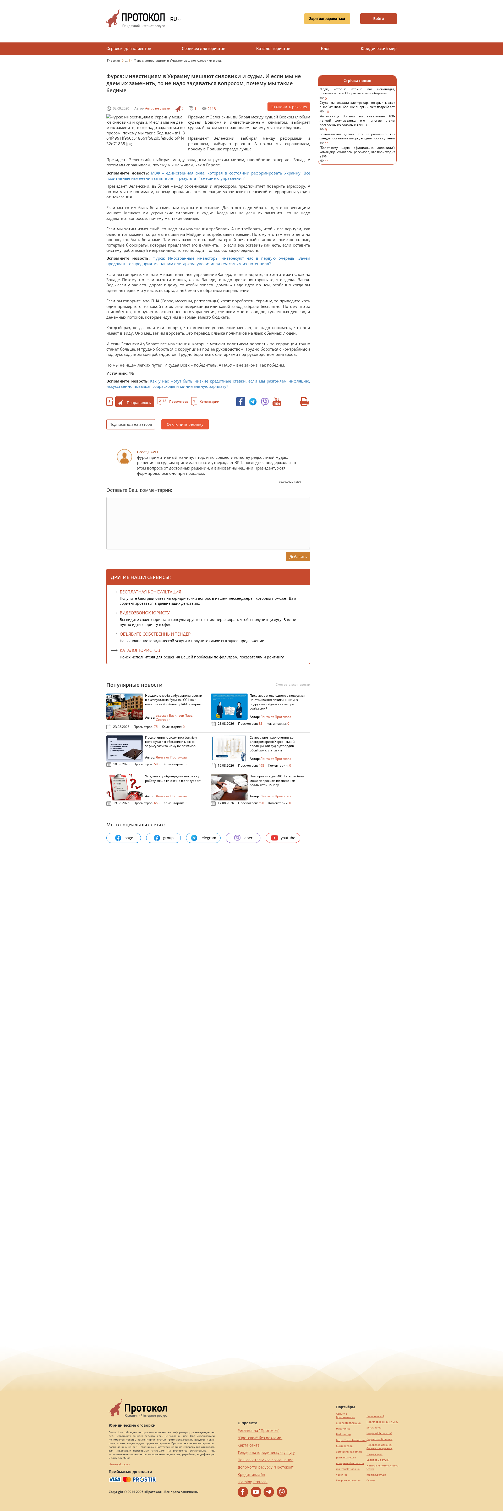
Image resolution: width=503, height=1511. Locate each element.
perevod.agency (346, 1457)
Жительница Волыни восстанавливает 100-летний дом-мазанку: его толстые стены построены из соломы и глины (357, 123)
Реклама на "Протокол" (258, 1430)
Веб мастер (343, 1434)
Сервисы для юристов (203, 48)
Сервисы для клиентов (128, 48)
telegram (208, 837)
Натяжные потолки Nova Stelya (382, 1467)
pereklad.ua (374, 1427)
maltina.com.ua (376, 1474)
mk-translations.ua (348, 1469)
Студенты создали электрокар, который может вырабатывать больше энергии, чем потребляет (357, 107)
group (168, 837)
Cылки (371, 1480)
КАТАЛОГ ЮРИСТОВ (140, 650)
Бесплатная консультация (150, 592)
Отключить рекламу (289, 106)
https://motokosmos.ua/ (351, 1440)
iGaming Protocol (252, 1481)
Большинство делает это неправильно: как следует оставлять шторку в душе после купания (357, 139)
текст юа (341, 1474)
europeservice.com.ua (350, 1463)
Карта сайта (249, 1445)
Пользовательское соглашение (265, 1459)
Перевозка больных (379, 1439)
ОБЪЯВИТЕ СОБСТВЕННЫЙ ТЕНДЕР (155, 634)
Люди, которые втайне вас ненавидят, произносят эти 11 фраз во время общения (357, 94)
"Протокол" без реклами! (260, 1437)
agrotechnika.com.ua (349, 1451)
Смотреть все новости (293, 685)
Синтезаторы (344, 1446)
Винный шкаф (375, 1416)
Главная (114, 60)
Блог (325, 48)
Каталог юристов (273, 48)
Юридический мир (379, 48)
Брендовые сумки (378, 1459)
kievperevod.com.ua (348, 1480)
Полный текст (119, 1464)
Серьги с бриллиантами (345, 1415)
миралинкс (343, 1428)
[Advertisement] (357, 254)
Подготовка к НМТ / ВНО (382, 1421)
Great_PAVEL (148, 451)
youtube (288, 837)
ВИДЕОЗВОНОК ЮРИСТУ (145, 613)
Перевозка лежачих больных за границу (379, 1446)
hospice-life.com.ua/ (379, 1433)
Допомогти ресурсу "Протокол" (266, 1467)
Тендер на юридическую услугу (266, 1452)
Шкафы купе (374, 1454)
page (128, 837)
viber (248, 837)
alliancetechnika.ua (348, 1423)
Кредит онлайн (251, 1474)
